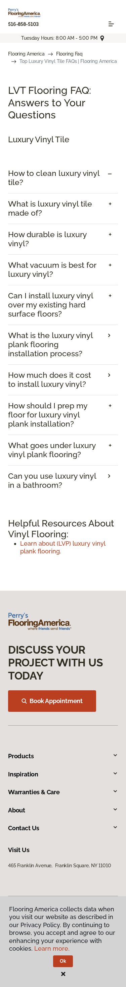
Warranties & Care (34, 792)
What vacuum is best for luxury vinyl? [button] (52, 270)
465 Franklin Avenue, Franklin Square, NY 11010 (59, 865)
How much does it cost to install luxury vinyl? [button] (49, 380)
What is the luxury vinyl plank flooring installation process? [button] (50, 344)
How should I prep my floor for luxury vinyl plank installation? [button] (47, 414)
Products (21, 756)
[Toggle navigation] (111, 24)
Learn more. (52, 948)
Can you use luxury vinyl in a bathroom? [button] (52, 480)
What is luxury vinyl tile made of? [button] (50, 208)
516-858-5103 (23, 24)
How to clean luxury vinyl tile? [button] (53, 178)
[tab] (63, 178)
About (16, 810)
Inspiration (23, 774)
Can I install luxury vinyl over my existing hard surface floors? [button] (50, 304)
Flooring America (26, 54)
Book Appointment (56, 700)
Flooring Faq (69, 54)
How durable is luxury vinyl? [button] (47, 239)
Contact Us (23, 828)
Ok (63, 961)
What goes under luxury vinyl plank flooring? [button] (52, 450)
